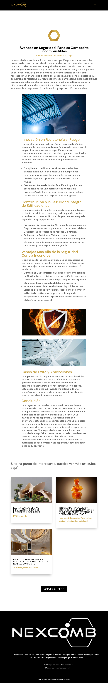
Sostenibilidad (81, 521)
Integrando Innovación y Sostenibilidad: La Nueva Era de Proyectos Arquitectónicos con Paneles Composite (76, 511)
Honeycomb (23, 567)
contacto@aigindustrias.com (69, 658)
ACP (38, 55)
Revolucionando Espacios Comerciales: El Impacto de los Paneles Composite (31, 561)
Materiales (33, 567)
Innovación (75, 518)
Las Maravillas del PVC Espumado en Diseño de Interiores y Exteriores (26, 509)
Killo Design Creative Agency (59, 679)
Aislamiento (46, 55)
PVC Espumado (20, 516)
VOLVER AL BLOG (54, 589)
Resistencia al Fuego (63, 55)
